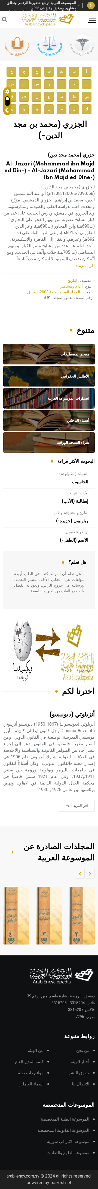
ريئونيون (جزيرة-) (72, 520)
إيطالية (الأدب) (75, 501)
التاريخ (72, 280)
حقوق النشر (79, 1073)
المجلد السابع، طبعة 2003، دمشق (53, 292)
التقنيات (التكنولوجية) (73, 474)
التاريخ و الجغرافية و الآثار (71, 513)
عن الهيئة (36, 1051)
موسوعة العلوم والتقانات (68, 1153)
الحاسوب (80, 481)
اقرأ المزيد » (85, 265)
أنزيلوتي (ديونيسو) (72, 714)
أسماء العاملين (31, 1084)
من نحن (82, 1051)
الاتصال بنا (80, 1084)
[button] (90, 874)
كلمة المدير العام (29, 1062)
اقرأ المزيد (81, 806)
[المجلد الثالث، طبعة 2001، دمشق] (76, 915)
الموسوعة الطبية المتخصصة (65, 1119)
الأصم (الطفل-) (74, 540)
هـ (36, 109)
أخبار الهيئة (80, 1062)
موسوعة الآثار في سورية (68, 1142)
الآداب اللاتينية (79, 493)
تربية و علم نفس (77, 532)
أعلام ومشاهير (71, 286)
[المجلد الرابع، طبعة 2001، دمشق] (44, 915)
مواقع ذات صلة (31, 1073)
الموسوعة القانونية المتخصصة (63, 1130)
